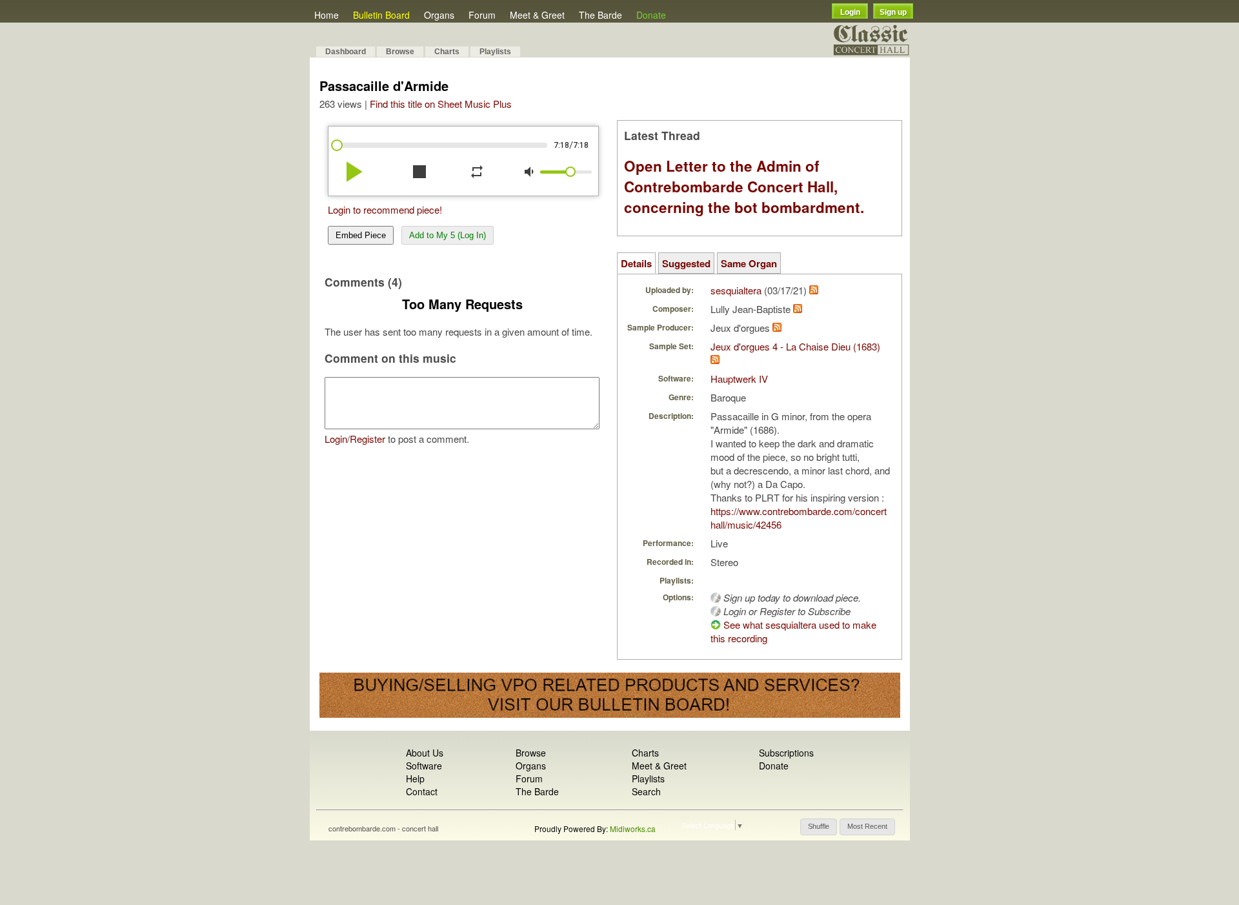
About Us (424, 752)
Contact (422, 791)
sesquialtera (735, 290)
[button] (818, 827)
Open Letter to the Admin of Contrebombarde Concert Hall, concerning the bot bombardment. (744, 187)
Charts (446, 51)
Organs (439, 14)
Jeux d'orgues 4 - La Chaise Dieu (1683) (795, 346)
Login (850, 12)
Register (367, 438)
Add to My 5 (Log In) (447, 235)
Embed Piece (361, 235)
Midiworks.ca (633, 828)
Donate (651, 14)
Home (326, 14)
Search (646, 791)
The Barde (600, 14)
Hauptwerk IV (739, 378)
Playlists (495, 51)
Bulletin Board (381, 14)
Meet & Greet (537, 14)
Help (415, 778)
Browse (400, 51)
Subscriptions (786, 752)
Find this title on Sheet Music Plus (441, 103)
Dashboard (345, 51)
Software (424, 765)
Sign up (893, 12)
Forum (482, 14)
